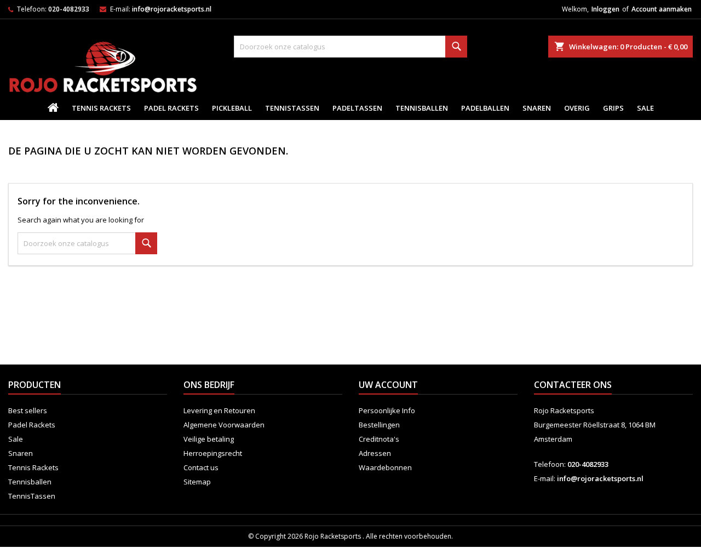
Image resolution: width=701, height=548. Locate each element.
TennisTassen (292, 108)
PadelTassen (357, 108)
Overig (577, 108)
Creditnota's (379, 439)
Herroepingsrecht (212, 453)
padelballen (485, 108)
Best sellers (27, 410)
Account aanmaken (661, 9)
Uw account (388, 385)
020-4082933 (68, 9)
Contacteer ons (573, 385)
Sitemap (197, 482)
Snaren (536, 108)
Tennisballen (421, 108)
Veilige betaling (208, 439)
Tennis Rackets (101, 108)
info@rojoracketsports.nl (171, 9)
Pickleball (232, 108)
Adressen (375, 453)
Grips (613, 108)
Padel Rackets (171, 108)
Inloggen (605, 9)
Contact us (201, 467)
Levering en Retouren (219, 410)
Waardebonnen (385, 467)
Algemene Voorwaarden (224, 425)
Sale (645, 108)
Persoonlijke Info (387, 410)
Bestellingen (379, 425)
